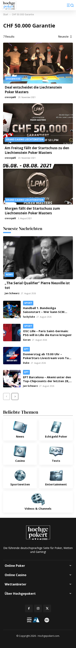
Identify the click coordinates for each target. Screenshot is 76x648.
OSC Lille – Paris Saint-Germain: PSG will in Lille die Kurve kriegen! (47, 333)
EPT (26, 349)
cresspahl (10, 97)
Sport (28, 303)
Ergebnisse (13, 79)
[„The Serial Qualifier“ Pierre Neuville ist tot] (38, 257)
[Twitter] (47, 608)
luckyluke (29, 316)
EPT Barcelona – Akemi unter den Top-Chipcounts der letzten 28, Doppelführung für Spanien (47, 381)
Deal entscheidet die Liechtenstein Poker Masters (33, 89)
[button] (70, 5)
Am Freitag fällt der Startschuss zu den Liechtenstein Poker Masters (37, 150)
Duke (26, 362)
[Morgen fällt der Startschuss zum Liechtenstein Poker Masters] (38, 184)
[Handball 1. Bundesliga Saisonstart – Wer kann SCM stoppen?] (12, 309)
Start (5, 14)
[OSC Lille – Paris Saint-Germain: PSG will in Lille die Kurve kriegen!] (12, 332)
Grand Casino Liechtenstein (24, 139)
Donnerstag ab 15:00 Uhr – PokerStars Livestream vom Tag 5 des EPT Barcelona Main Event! (47, 358)
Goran (27, 339)
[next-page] (14, 396)
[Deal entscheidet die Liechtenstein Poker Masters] (38, 63)
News (9, 274)
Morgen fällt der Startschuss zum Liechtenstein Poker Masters (32, 210)
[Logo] (9, 5)
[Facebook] (29, 608)
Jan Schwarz (12, 293)
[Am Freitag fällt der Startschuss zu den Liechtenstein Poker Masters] (38, 123)
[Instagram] (38, 608)
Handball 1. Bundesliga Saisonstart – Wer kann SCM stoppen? (44, 312)
